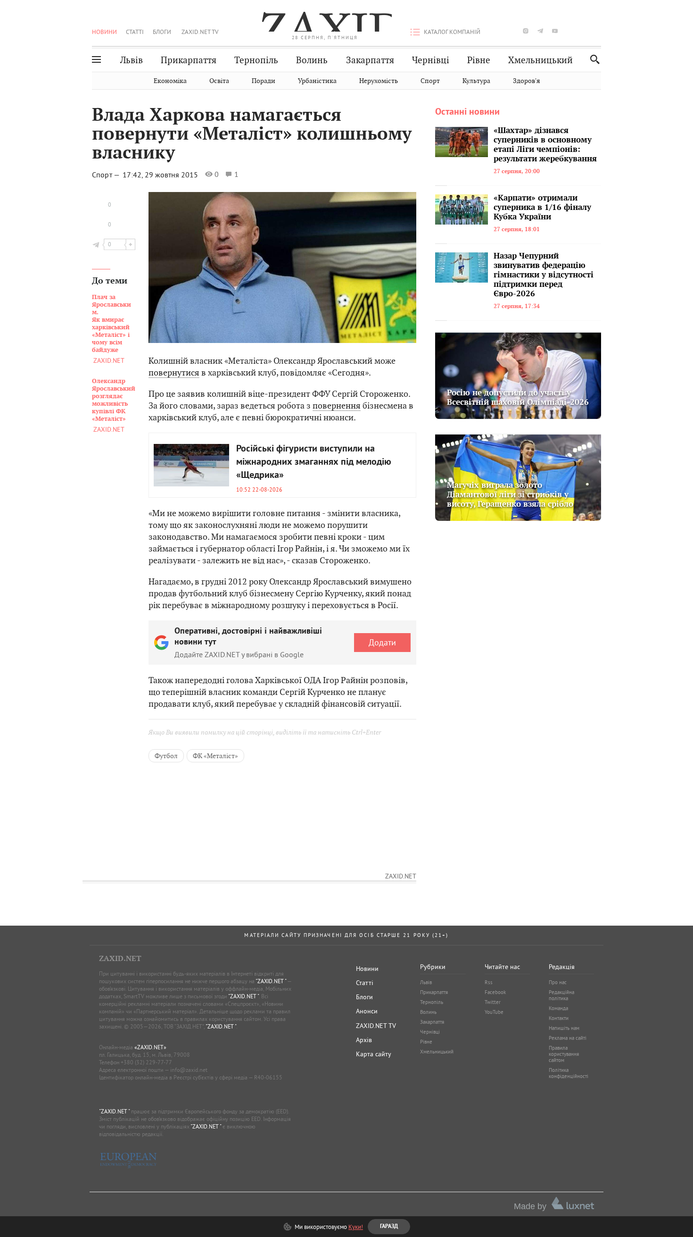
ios (584, 30)
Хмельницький (540, 60)
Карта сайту (373, 1054)
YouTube (494, 1012)
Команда (558, 1008)
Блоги (162, 31)
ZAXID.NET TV (200, 31)
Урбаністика (317, 81)
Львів (131, 60)
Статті (135, 31)
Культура (476, 81)
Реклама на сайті (567, 1038)
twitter (510, 30)
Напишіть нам (564, 1028)
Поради (263, 81)
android (569, 30)
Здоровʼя (526, 81)
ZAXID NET (325, 22)
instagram (525, 30)
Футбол (166, 756)
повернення (337, 405)
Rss (489, 982)
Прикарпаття (188, 60)
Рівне (478, 60)
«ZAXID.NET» (150, 1047)
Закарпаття (370, 60)
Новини (104, 31)
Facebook (495, 992)
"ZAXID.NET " (271, 981)
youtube (555, 30)
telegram (540, 30)
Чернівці (430, 60)
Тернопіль (256, 60)
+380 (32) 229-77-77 (146, 1062)
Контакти (559, 1018)
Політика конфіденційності (568, 1073)
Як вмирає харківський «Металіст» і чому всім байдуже (111, 323)
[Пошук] (592, 59)
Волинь (312, 60)
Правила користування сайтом (564, 1054)
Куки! (355, 1226)
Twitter (493, 1002)
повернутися (173, 372)
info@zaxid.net (188, 1069)
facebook (496, 30)
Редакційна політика (561, 995)
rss (598, 30)
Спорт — (106, 174)
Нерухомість (378, 81)
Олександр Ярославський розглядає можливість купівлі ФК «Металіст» (113, 400)
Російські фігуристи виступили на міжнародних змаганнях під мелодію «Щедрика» (313, 462)
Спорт (430, 81)
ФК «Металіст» (215, 756)
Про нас (558, 982)
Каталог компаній (452, 31)
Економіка (170, 81)
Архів (364, 1040)
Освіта (219, 81)
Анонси (367, 1011)
